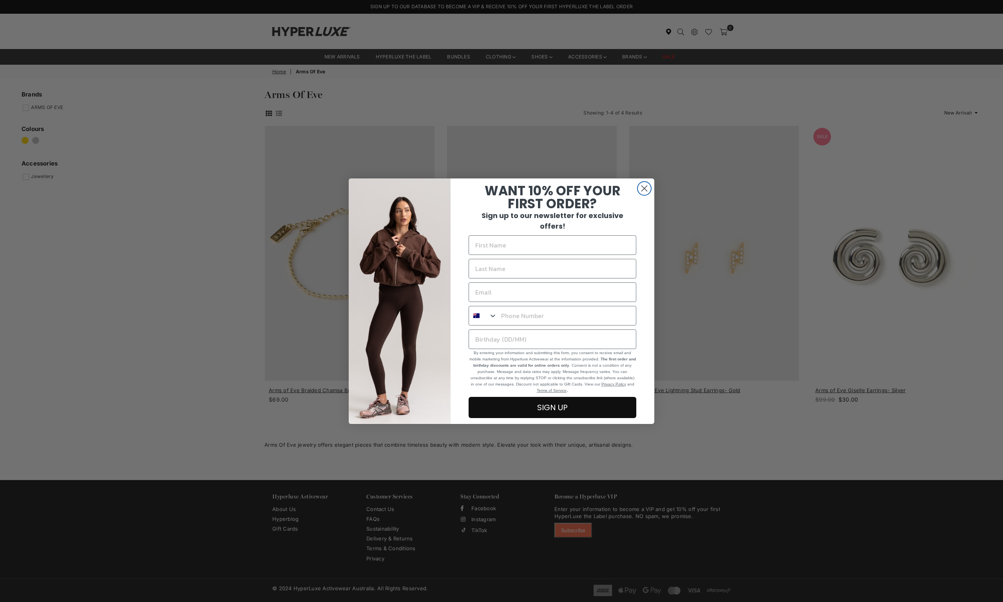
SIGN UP (552, 407)
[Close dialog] (644, 188)
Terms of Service (552, 390)
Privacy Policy (613, 384)
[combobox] (483, 315)
